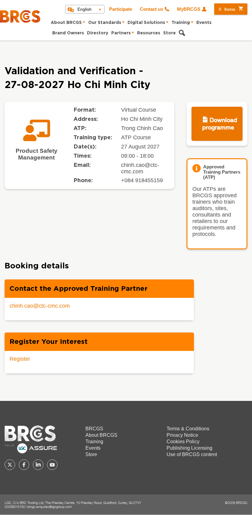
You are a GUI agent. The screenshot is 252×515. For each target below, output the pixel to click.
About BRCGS (66, 23)
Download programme (219, 123)
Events (203, 23)
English (84, 9)
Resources (148, 33)
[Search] (182, 33)
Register (20, 359)
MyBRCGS (188, 9)
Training (180, 23)
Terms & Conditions (188, 428)
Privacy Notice (182, 435)
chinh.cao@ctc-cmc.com (40, 306)
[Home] (20, 16)
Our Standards (104, 23)
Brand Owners (68, 33)
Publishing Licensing (189, 448)
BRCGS (94, 428)
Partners (121, 33)
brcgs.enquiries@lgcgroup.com (49, 507)
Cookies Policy (183, 441)
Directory (97, 33)
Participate (120, 9)
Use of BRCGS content (192, 454)
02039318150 (15, 507)
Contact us (151, 9)
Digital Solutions (146, 23)
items (227, 9)
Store (169, 33)
